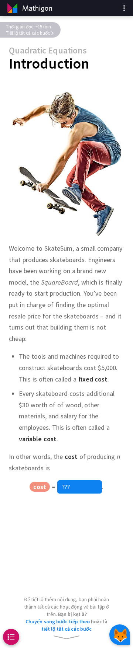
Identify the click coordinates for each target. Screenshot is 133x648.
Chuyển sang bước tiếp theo (57, 621)
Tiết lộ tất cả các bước (28, 33)
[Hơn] (124, 8)
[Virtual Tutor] (119, 634)
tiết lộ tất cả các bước (66, 629)
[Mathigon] (29, 8)
